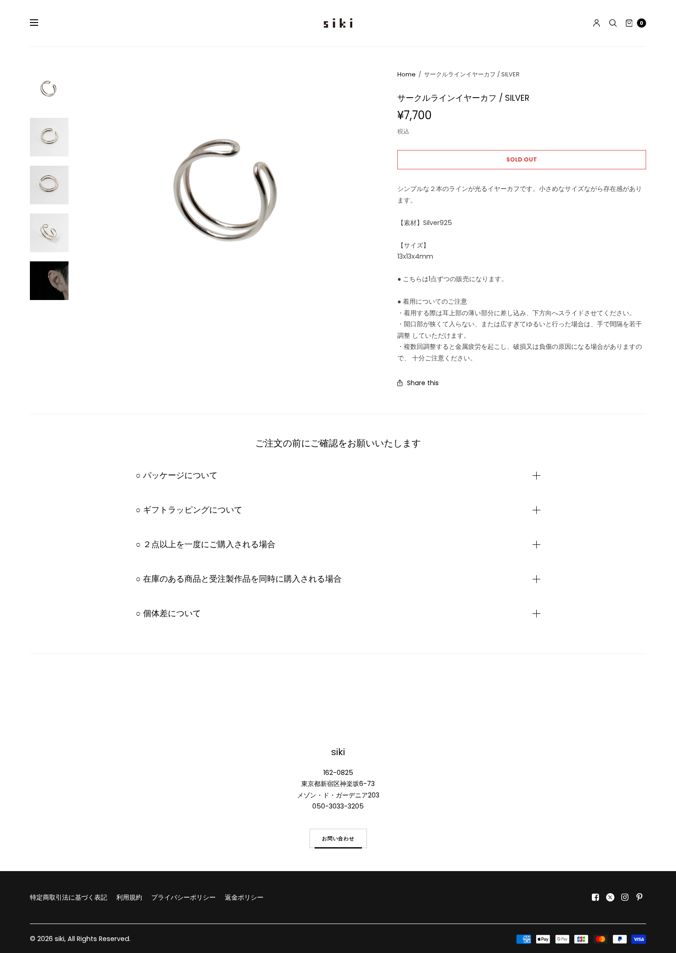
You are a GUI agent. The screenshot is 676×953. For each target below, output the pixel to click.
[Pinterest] (640, 897)
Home (406, 74)
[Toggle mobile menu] (40, 23)
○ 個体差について (168, 613)
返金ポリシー (244, 897)
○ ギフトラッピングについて (189, 510)
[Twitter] (610, 897)
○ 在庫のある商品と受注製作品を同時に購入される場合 (239, 579)
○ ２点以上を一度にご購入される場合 (205, 544)
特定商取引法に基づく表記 (68, 897)
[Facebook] (595, 897)
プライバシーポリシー (183, 897)
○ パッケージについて (177, 475)
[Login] (596, 23)
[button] (338, 838)
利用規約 (129, 897)
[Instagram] (625, 897)
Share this (423, 383)
